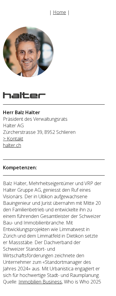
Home (59, 12)
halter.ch (12, 145)
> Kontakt (13, 138)
